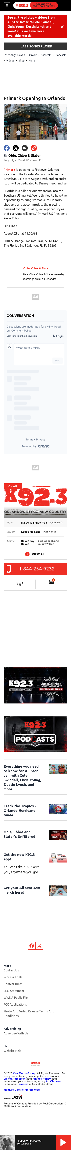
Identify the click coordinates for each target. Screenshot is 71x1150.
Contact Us (11, 970)
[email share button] (25, 148)
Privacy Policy (42, 1078)
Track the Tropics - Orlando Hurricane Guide (20, 810)
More (32, 60)
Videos (10, 60)
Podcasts (61, 55)
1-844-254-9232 (37, 568)
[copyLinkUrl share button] (34, 148)
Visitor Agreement (15, 1078)
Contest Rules (13, 984)
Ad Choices (53, 1081)
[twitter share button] (16, 148)
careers (23, 1083)
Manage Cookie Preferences (22, 1089)
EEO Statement (14, 990)
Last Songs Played (14, 55)
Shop (22, 60)
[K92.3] (35, 5)
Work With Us (13, 977)
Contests (46, 55)
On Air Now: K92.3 (35, 511)
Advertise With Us (16, 1033)
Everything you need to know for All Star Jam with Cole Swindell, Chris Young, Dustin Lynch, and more (22, 777)
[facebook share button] (7, 148)
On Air (33, 55)
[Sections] (7, 5)
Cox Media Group (24, 1073)
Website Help (12, 1050)
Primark (10, 169)
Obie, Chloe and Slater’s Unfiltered (19, 834)
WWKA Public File (16, 997)
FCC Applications (15, 1004)
